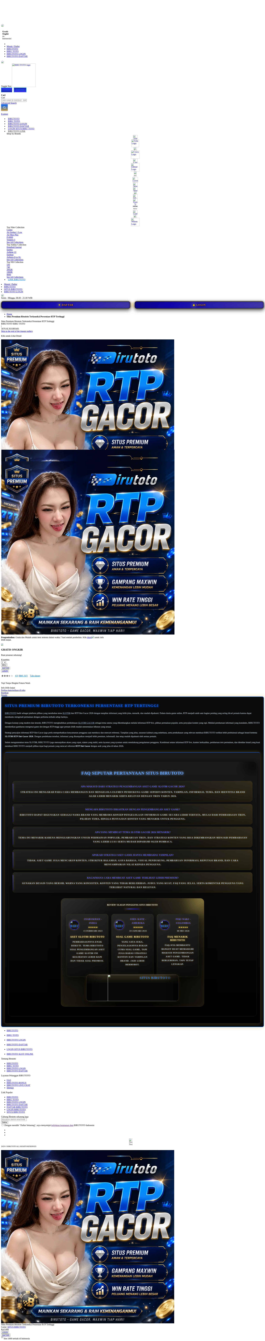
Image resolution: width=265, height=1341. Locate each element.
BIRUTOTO (12, 49)
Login (6, 90)
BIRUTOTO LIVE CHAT (18, 1085)
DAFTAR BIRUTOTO (17, 1107)
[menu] (132, 199)
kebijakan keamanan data (62, 1125)
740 (8, 267)
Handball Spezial (14, 247)
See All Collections (15, 242)
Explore (4, 114)
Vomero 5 (11, 240)
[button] (7, 455)
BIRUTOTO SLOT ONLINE (20, 1054)
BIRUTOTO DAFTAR (17, 56)
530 (8, 264)
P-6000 (10, 237)
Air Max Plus (12, 235)
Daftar (20, 90)
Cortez (9, 230)
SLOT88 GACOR (86, 723)
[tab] (132, 114)
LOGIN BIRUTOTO (16, 1109)
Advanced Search (9, 103)
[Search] (4, 107)
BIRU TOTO (13, 51)
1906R (10, 272)
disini (89, 637)
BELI (4, 665)
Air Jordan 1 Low (14, 232)
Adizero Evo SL (14, 257)
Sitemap (10, 1088)
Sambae (10, 255)
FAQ (9, 1080)
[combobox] (14, 100)
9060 (9, 274)
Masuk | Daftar (13, 46)
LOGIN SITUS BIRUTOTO (19, 1049)
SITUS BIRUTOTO (13, 289)
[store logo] (23, 86)
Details (4, 695)
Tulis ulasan (35, 676)
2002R (10, 269)
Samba (10, 250)
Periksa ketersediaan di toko (13, 690)
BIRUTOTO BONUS (16, 1083)
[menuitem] (14, 119)
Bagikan (4, 693)
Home (9, 314)
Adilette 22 (11, 252)
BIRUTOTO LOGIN (16, 54)
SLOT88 (66, 713)
